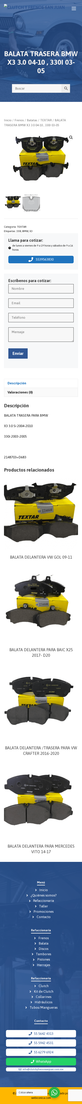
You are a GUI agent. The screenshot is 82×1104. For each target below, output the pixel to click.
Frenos (19, 120)
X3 (30, 231)
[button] (71, 137)
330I (18, 231)
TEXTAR (46, 120)
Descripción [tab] (17, 383)
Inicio (8, 120)
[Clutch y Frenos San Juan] (34, 8)
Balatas (32, 120)
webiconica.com (41, 1097)
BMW (25, 231)
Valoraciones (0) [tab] (20, 392)
